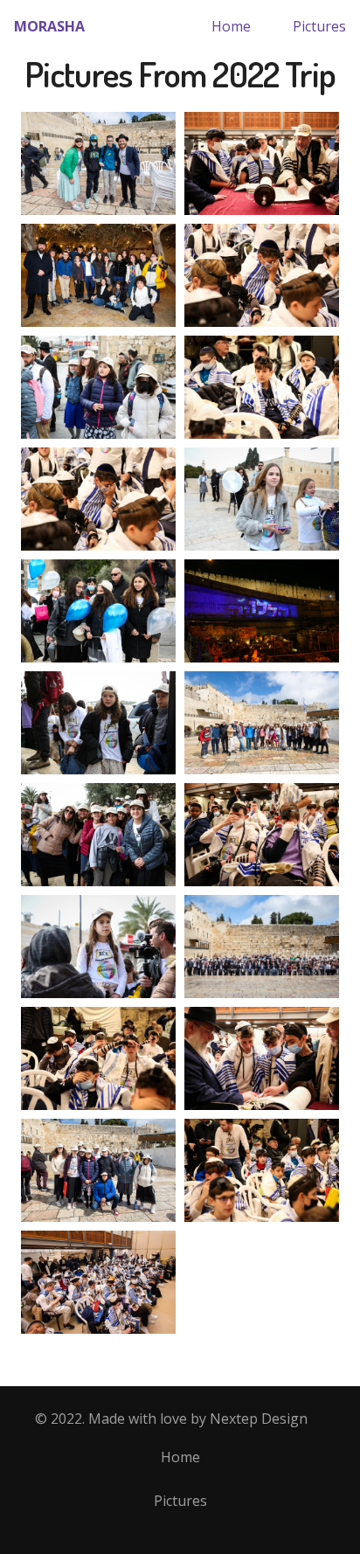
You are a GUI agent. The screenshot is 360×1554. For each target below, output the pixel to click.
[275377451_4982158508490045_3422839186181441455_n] (261, 834)
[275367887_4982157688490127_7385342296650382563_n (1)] (261, 275)
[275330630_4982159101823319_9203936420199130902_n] (98, 834)
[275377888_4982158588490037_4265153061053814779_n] (98, 387)
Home (231, 26)
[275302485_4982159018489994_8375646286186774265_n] (98, 722)
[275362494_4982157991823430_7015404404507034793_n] (261, 387)
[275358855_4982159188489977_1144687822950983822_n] (261, 611)
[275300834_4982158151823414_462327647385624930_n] (261, 946)
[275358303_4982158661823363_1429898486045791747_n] (98, 611)
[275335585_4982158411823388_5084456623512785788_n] (98, 1058)
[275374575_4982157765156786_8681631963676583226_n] (261, 1058)
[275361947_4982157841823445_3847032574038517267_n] (261, 1170)
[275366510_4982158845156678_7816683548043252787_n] (98, 1282)
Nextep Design (259, 1418)
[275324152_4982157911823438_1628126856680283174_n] (261, 163)
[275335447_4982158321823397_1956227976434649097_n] (98, 163)
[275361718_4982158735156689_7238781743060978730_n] (261, 499)
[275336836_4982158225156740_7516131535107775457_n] (98, 1170)
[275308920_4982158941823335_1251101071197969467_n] (98, 946)
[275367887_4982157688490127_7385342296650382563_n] (98, 499)
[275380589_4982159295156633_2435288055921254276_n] (98, 275)
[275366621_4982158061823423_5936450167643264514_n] (261, 722)
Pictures (319, 26)
